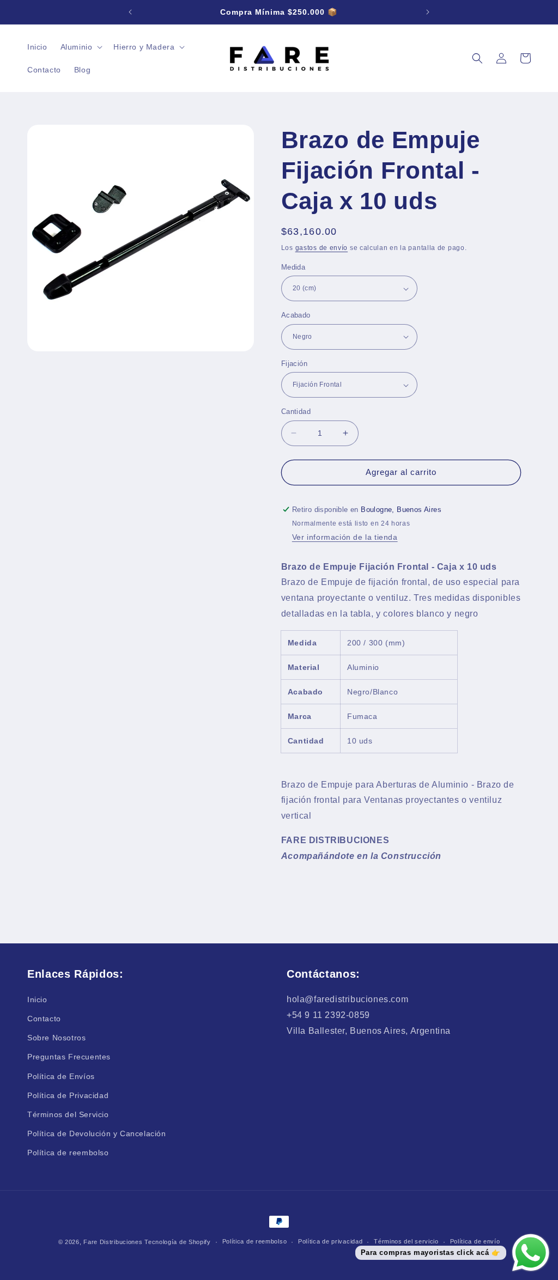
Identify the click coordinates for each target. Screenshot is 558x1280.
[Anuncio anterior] (130, 12)
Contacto (44, 1018)
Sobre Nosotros (56, 1037)
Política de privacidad (330, 1241)
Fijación (294, 363)
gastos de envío (321, 248)
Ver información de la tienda (345, 537)
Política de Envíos (61, 1076)
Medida (293, 267)
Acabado (296, 315)
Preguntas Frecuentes (69, 1056)
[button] (80, 46)
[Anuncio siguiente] (428, 12)
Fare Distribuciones (113, 1242)
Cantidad (296, 411)
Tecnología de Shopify (177, 1242)
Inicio (37, 999)
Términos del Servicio (68, 1114)
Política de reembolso (68, 1152)
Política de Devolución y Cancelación (96, 1133)
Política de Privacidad (67, 1095)
